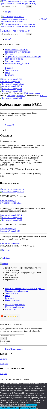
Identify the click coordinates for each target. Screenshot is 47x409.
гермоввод (11, 95)
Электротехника (12, 61)
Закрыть (3, 359)
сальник (21, 95)
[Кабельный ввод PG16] (23, 218)
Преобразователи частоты (16, 49)
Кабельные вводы (32, 93)
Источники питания (14, 59)
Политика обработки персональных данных (25, 289)
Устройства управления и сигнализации (23, 56)
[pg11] (11, 88)
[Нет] (37, 408)
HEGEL (43, 95)
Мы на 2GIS (10, 309)
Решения (9, 68)
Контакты (9, 75)
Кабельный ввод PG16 (10, 231)
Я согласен (31, 405)
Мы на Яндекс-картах (15, 305)
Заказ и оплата (11, 70)
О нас (7, 72)
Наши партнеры (12, 300)
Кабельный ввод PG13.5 (11, 203)
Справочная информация (16, 291)
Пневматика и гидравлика (17, 63)
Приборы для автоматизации (18, 52)
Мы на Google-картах (14, 307)
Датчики (9, 54)
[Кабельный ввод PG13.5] (23, 190)
